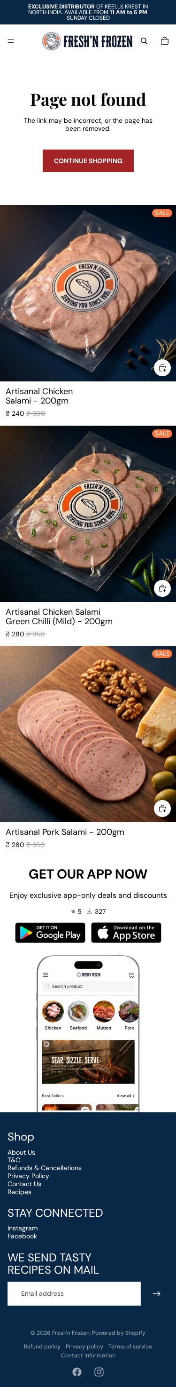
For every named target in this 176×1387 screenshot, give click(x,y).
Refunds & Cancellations (45, 1168)
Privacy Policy (28, 1176)
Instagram (23, 1228)
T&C (14, 1160)
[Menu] (11, 41)
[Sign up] (156, 1294)
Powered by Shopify (118, 1333)
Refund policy (42, 1346)
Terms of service (130, 1346)
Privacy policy (84, 1346)
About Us (21, 1152)
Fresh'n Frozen (71, 1333)
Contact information (88, 1355)
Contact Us (24, 1184)
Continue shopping (88, 161)
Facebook (22, 1236)
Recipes (19, 1192)
